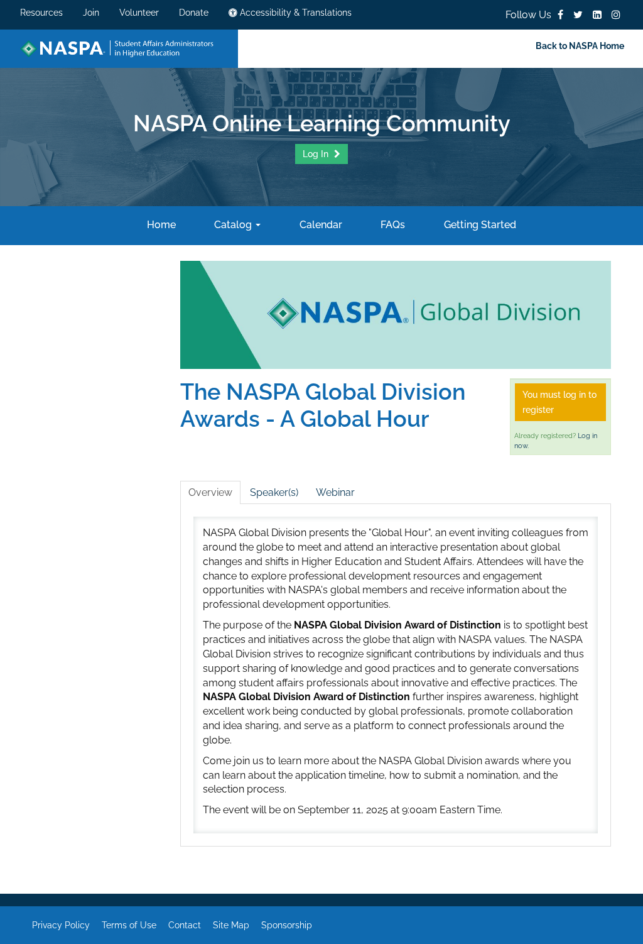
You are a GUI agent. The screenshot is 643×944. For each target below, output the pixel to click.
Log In (317, 154)
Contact (184, 925)
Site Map (231, 925)
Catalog (233, 225)
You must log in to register (559, 402)
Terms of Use (129, 925)
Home (159, 225)
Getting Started (478, 225)
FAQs (391, 225)
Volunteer (139, 13)
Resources (41, 13)
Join (91, 13)
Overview (210, 492)
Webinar (335, 492)
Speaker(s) (274, 492)
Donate (193, 13)
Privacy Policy (61, 925)
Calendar (319, 225)
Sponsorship (286, 925)
